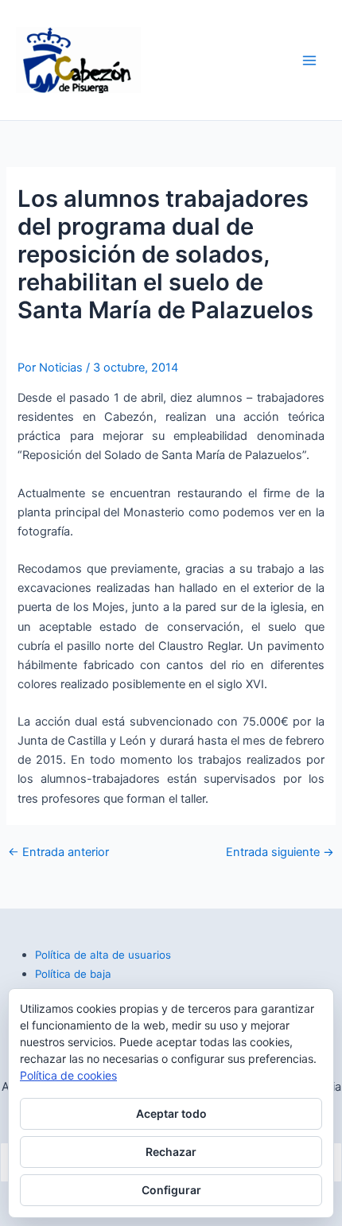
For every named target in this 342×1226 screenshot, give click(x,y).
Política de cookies (68, 1075)
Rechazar (171, 1151)
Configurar (171, 1190)
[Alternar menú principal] (309, 60)
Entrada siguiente (280, 852)
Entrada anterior (58, 852)
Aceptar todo (171, 1113)
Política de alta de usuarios (103, 954)
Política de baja (73, 973)
